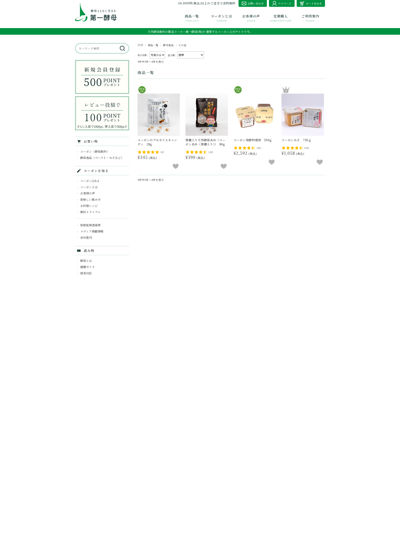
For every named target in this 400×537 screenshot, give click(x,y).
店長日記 (86, 273)
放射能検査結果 (90, 225)
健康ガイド (87, 267)
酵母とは (86, 261)
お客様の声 (87, 193)
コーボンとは (89, 187)
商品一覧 (153, 45)
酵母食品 (168, 45)
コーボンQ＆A (89, 181)
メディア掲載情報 (91, 231)
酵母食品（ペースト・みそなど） (102, 158)
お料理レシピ (89, 206)
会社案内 (86, 237)
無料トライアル (90, 212)
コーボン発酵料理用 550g (253, 140)
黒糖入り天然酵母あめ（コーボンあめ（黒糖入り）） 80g (205, 142)
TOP (140, 45)
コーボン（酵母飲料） (94, 151)
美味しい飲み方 (90, 199)
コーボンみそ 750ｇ (296, 140)
